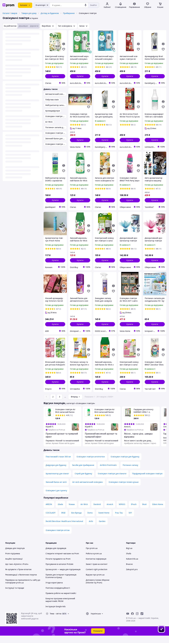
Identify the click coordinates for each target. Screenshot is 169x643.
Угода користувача (54, 582)
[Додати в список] (64, 49)
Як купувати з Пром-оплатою (18, 569)
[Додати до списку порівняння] (64, 44)
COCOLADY (50, 512)
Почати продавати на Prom (58, 559)
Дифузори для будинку (56, 465)
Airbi (91, 521)
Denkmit (97, 504)
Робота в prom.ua (94, 553)
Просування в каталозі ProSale (59, 564)
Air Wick (84, 504)
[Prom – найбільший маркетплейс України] (8, 5)
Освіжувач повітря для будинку (125, 456)
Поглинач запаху (130, 465)
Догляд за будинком (50, 13)
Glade (60, 504)
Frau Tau (119, 512)
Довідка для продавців (56, 548)
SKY (130, 512)
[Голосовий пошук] (85, 5)
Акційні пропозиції (14, 559)
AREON (49, 504)
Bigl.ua (129, 548)
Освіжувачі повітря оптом (57, 530)
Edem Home (157, 504)
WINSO (122, 504)
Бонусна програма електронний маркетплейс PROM (60, 599)
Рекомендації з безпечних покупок (21, 574)
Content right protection (96, 569)
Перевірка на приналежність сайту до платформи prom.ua (22, 581)
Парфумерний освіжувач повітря (147, 473)
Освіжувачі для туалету (56, 490)
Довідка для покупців (15, 548)
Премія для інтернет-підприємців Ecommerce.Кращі (61, 576)
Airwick (110, 504)
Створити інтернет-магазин (58, 553)
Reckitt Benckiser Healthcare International (64, 521)
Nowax (72, 504)
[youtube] (127, 613)
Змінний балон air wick (56, 482)
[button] (55, 76)
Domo (90, 512)
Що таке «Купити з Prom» (16, 564)
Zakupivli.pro (132, 569)
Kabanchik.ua (132, 559)
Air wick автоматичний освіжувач (87, 482)
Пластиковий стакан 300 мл (58, 456)
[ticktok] (142, 613)
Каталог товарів (10, 13)
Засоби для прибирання (83, 465)
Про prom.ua (91, 548)
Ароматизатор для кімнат (57, 473)
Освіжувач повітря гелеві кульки (124, 482)
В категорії (40, 5)
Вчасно (129, 564)
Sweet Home (103, 512)
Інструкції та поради (14, 588)
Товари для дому (28, 13)
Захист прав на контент (96, 564)
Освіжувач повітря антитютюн (91, 456)
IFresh (134, 504)
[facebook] (132, 613)
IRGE (63, 512)
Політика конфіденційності (58, 588)
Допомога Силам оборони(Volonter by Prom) (97, 581)
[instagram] (137, 613)
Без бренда (76, 512)
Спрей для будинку (83, 473)
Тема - (55, 613)
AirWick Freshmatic (108, 465)
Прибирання (69, 13)
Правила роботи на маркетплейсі (61, 593)
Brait (144, 504)
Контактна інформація (96, 559)
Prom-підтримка (12, 553)
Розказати (97, 631)
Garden (102, 521)
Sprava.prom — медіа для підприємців (63, 569)
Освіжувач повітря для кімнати (112, 473)
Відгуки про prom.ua (95, 574)
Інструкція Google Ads (56, 606)
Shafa (128, 553)
